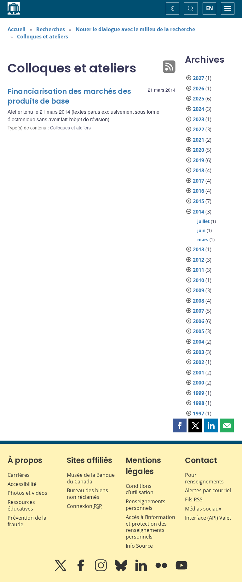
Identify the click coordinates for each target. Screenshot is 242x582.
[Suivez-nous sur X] (61, 569)
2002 (198, 362)
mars (202, 240)
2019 (198, 160)
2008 (198, 300)
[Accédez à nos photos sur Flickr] (162, 569)
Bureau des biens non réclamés (87, 493)
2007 (198, 310)
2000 (198, 382)
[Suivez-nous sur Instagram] (101, 569)
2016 (198, 190)
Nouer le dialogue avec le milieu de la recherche (135, 29)
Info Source (139, 545)
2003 (198, 352)
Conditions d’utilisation (139, 489)
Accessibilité (22, 484)
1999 (198, 393)
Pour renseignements (204, 478)
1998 (198, 403)
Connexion (84, 506)
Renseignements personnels (145, 504)
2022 (198, 129)
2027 (198, 78)
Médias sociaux (203, 508)
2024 (198, 109)
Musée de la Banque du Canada (91, 478)
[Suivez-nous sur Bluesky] (122, 569)
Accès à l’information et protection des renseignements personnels (150, 527)
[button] (180, 425)
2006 (198, 321)
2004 (198, 341)
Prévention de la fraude (27, 521)
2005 (198, 331)
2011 (198, 269)
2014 (198, 211)
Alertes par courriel (208, 490)
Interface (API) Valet (208, 517)
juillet (203, 221)
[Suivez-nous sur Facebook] (81, 569)
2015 (198, 201)
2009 (198, 290)
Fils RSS (194, 499)
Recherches (50, 29)
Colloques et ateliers (42, 36)
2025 (198, 98)
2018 (198, 170)
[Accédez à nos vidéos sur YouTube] (181, 569)
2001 (198, 372)
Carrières (19, 474)
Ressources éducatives (21, 505)
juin (201, 230)
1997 (198, 413)
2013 (198, 249)
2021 (198, 139)
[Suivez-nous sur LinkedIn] (142, 569)
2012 (198, 259)
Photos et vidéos (27, 492)
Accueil (17, 29)
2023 (198, 119)
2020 (198, 149)
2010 (198, 280)
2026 (198, 88)
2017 (198, 180)
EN (209, 8)
